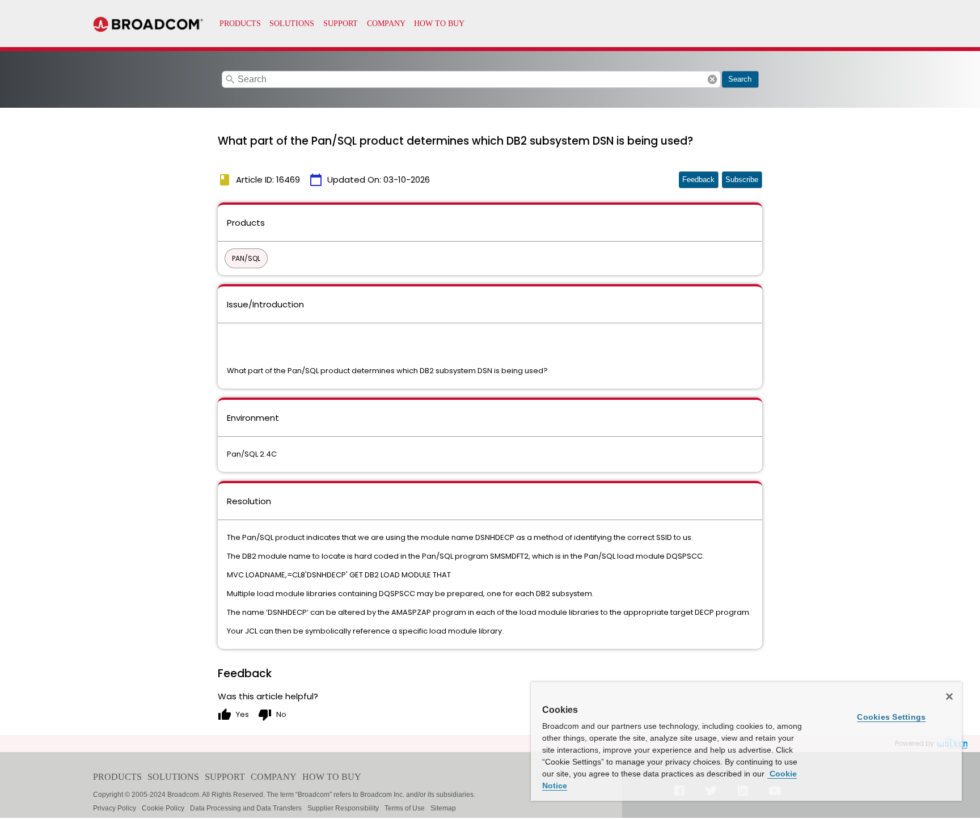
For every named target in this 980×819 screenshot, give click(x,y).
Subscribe (741, 179)
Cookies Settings (891, 716)
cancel (712, 79)
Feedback (698, 179)
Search (739, 79)
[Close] (949, 696)
